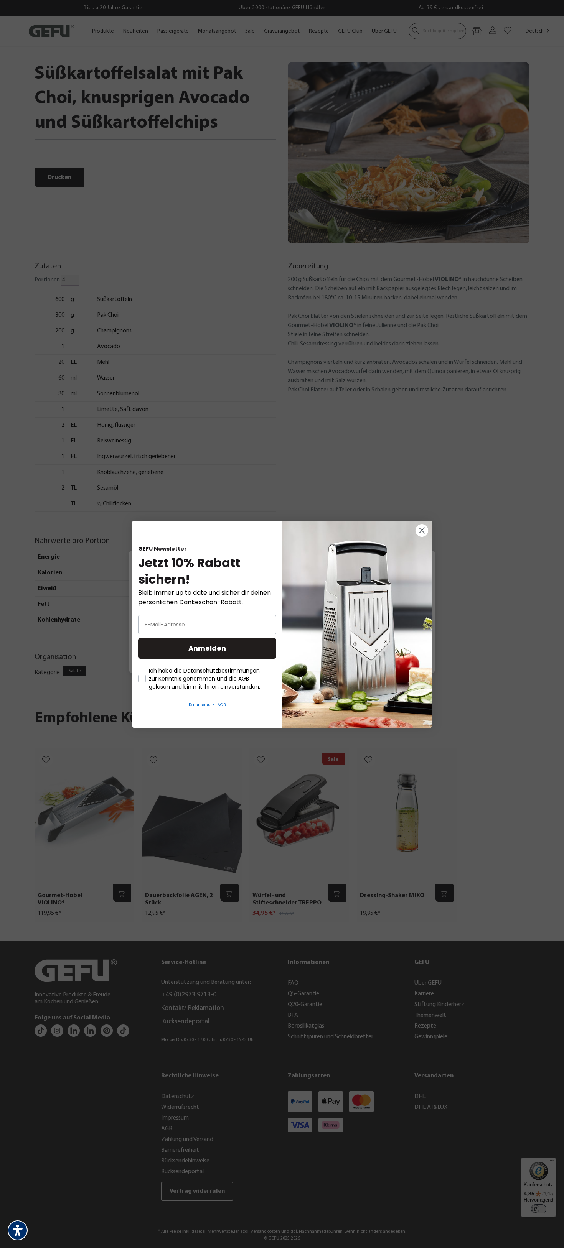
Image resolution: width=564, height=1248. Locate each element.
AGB (222, 705)
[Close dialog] (422, 530)
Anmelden (207, 648)
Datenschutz (201, 705)
